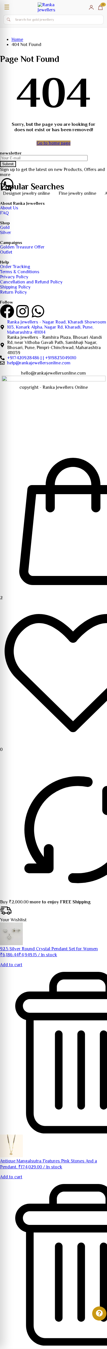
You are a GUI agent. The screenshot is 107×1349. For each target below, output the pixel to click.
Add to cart (11, 964)
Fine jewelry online (70, 193)
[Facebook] (7, 311)
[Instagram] (22, 311)
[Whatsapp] (38, 311)
